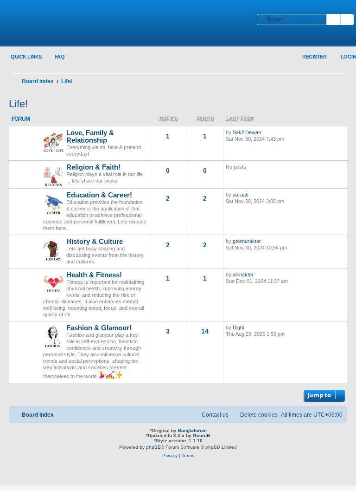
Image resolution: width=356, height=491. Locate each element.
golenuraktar (247, 241)
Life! (18, 104)
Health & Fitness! (94, 275)
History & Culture (94, 241)
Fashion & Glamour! (99, 328)
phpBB (153, 447)
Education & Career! (99, 195)
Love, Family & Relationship (90, 136)
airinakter (243, 274)
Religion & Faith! (93, 167)
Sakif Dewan (247, 132)
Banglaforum (192, 430)
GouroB (201, 435)
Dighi (238, 327)
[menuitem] (54, 57)
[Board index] (67, 23)
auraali (240, 194)
